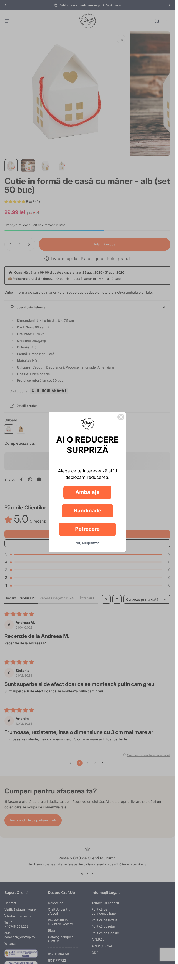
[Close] (121, 417)
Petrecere (87, 529)
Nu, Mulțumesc (87, 543)
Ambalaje (87, 492)
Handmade (87, 510)
